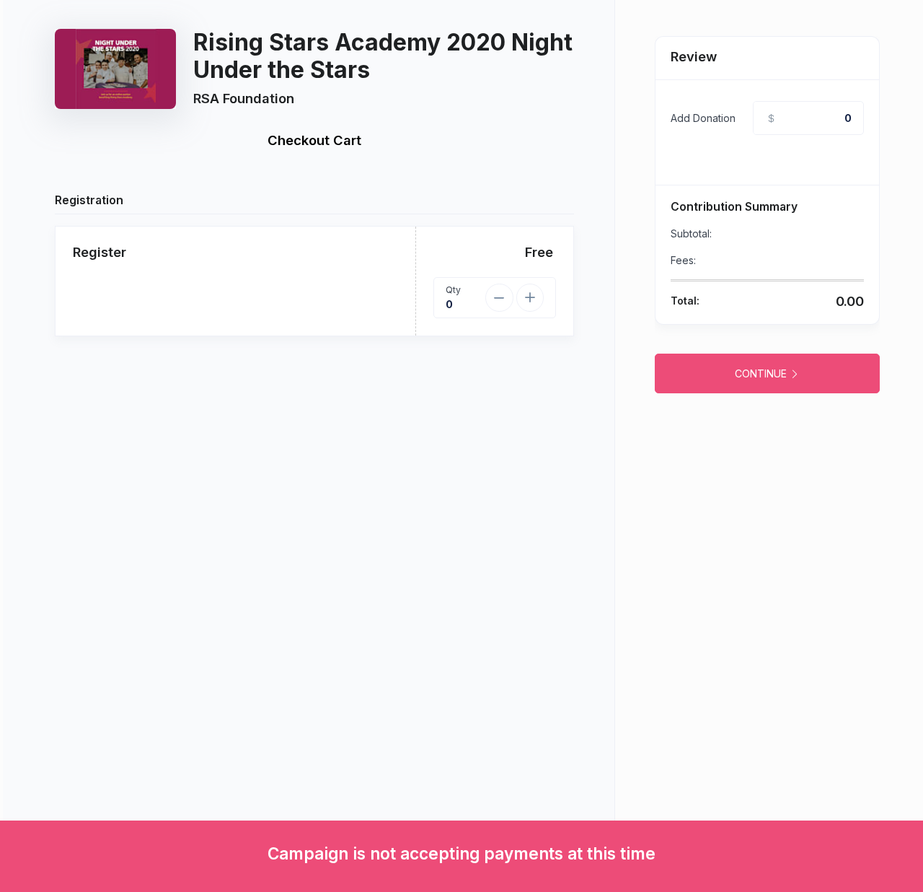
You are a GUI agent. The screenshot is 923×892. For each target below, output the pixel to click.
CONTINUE (762, 373)
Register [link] (99, 252)
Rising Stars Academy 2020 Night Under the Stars (383, 56)
